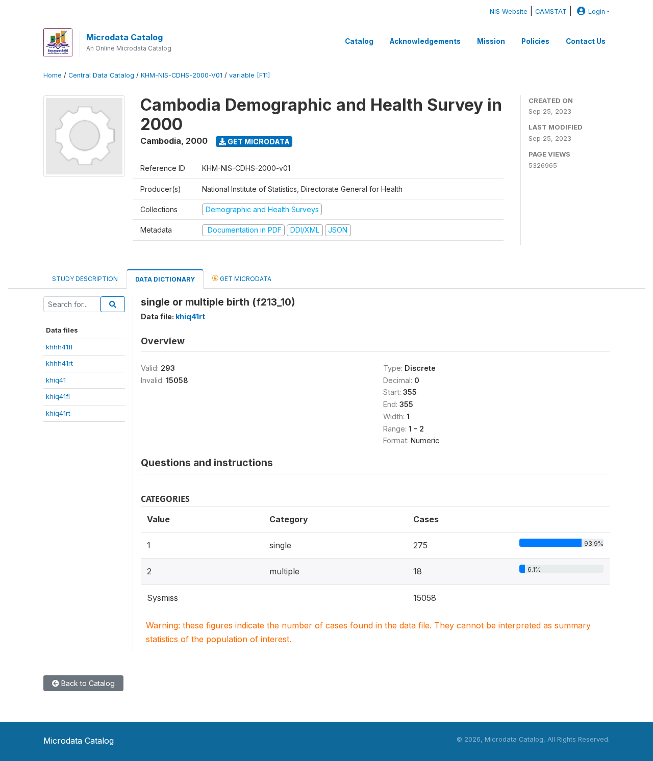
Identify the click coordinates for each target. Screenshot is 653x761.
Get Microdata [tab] (244, 279)
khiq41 (56, 380)
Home (52, 75)
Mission (491, 41)
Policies (535, 41)
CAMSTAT (551, 11)
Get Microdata (258, 141)
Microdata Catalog (124, 37)
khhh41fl (59, 347)
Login (596, 11)
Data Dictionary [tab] (165, 279)
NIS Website (509, 11)
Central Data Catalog (101, 75)
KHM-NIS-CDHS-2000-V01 (181, 75)
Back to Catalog (87, 683)
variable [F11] (249, 75)
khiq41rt (58, 413)
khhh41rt (59, 363)
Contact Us (586, 41)
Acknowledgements (425, 41)
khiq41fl (58, 396)
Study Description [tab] (85, 279)
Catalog (359, 41)
